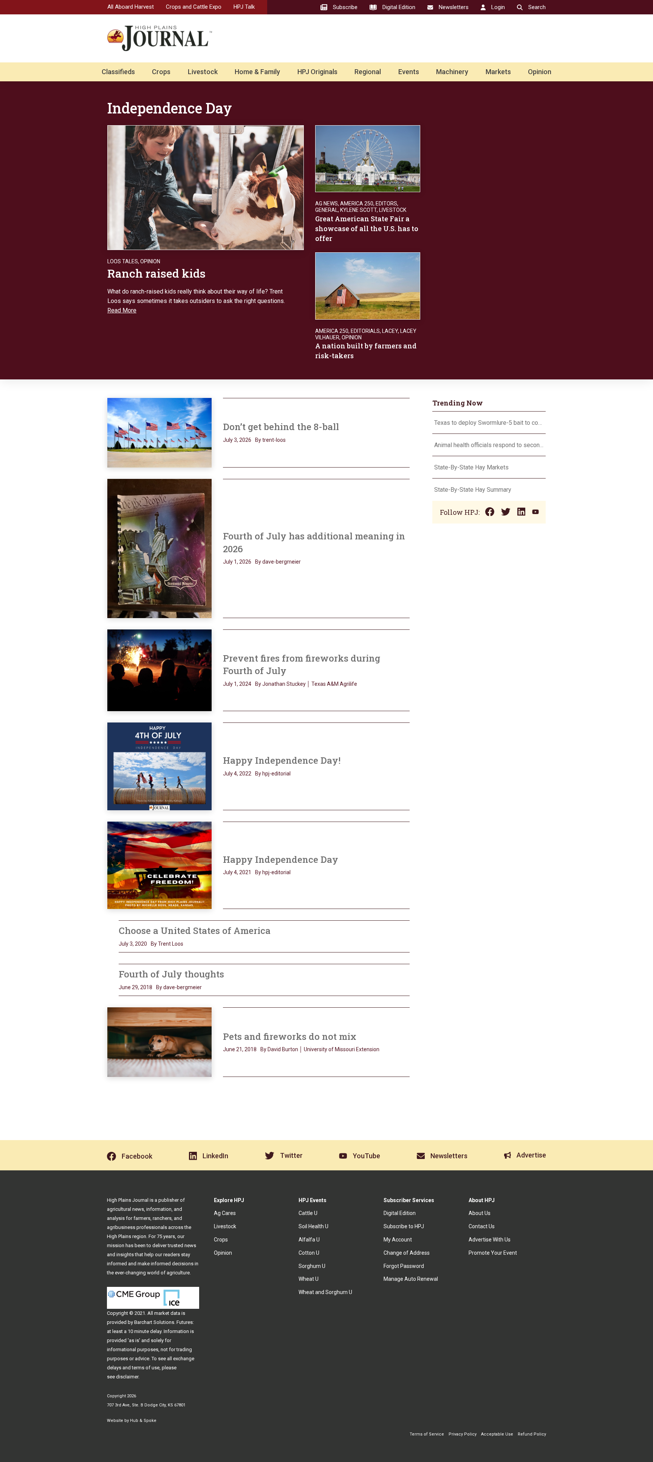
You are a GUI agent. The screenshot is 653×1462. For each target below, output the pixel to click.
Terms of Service (427, 1434)
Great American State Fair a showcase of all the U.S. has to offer (366, 228)
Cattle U (308, 1213)
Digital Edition (400, 1213)
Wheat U (309, 1279)
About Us (480, 1213)
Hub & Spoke (143, 1420)
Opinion (539, 72)
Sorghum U (312, 1266)
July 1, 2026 (237, 562)
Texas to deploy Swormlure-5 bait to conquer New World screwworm (489, 422)
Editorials (365, 331)
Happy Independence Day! (281, 760)
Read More (121, 310)
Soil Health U (313, 1226)
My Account (398, 1240)
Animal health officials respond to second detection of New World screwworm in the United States (489, 445)
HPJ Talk (244, 6)
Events (408, 72)
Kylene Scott (358, 210)
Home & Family (257, 72)
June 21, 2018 (240, 1049)
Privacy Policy (463, 1434)
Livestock (203, 72)
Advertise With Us (490, 1240)
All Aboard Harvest (130, 6)
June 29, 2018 (135, 987)
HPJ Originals (317, 72)
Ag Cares (225, 1213)
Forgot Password (404, 1266)
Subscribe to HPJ (404, 1226)
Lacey (390, 331)
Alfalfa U (309, 1240)
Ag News (326, 203)
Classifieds (118, 72)
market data (167, 1313)
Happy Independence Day (280, 859)
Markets (498, 72)
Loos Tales (122, 261)
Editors (386, 203)
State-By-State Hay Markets (471, 467)
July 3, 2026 (237, 440)
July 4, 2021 (237, 872)
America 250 (356, 203)
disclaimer (127, 1377)
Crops (161, 72)
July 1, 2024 (237, 684)
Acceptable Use (497, 1434)
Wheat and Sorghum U (325, 1292)
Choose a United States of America (195, 930)
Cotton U (309, 1253)
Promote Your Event (493, 1253)
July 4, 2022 (237, 774)
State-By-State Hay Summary (472, 489)
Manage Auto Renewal (411, 1279)
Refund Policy (532, 1434)
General (326, 210)
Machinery (452, 72)
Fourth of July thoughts (171, 974)
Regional (367, 72)
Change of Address (407, 1253)
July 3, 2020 (133, 944)
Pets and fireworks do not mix (289, 1036)
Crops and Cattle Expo (193, 6)
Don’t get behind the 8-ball (281, 427)
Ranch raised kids (156, 273)
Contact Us (482, 1226)
